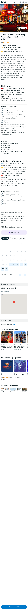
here (13, 324)
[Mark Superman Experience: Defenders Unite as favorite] (11, 361)
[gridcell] (6, 264)
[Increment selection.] (25, 275)
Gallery (24, 28)
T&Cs (5, 222)
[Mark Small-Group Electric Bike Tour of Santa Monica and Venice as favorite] (24, 333)
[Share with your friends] (25, 7)
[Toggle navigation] (26, 2)
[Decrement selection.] (20, 275)
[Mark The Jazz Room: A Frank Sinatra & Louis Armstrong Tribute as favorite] (24, 361)
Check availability (14, 607)
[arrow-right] (26, 238)
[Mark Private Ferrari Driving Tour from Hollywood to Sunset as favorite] (11, 333)
